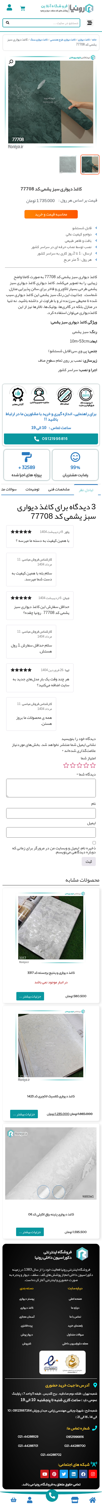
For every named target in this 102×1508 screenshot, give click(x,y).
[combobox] (45, 23)
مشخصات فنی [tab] (59, 489)
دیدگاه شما (86, 774)
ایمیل (91, 823)
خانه (94, 40)
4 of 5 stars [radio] (73, 765)
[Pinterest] (54, 1474)
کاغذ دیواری (84, 40)
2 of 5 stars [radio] (86, 765)
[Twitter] (64, 1474)
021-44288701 (28, 1446)
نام (93, 804)
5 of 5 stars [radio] (66, 765)
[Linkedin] (73, 1474)
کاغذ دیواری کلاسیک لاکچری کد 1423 (51, 1096)
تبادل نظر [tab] (86, 490)
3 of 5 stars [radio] (79, 765)
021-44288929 (28, 1437)
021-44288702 (51, 1455)
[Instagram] (93, 1474)
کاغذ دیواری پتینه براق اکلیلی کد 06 (51, 1214)
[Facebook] (83, 1474)
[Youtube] (44, 1474)
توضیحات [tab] (32, 489)
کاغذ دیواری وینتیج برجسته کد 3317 (51, 973)
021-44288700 (74, 1446)
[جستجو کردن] (6, 23)
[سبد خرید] (23, 8)
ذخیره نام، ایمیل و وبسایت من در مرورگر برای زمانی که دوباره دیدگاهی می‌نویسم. (54, 850)
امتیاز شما (88, 758)
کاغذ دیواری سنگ (39, 40)
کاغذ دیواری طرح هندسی (63, 40)
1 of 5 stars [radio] (93, 765)
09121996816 (75, 1437)
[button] (90, 22)
